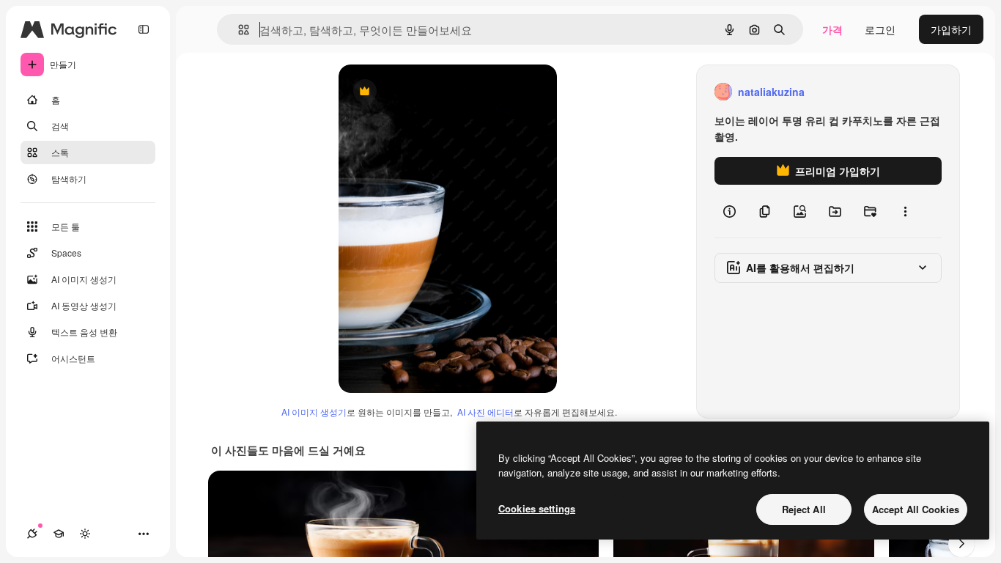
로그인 (880, 29)
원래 (423, 92)
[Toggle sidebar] (143, 29)
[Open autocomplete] (238, 29)
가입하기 (951, 29)
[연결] (32, 533)
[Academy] (58, 533)
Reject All (804, 509)
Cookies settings (536, 508)
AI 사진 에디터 (485, 411)
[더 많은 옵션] (905, 211)
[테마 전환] (85, 533)
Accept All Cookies (915, 509)
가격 (832, 29)
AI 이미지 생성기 (314, 411)
